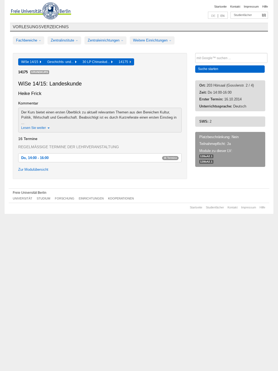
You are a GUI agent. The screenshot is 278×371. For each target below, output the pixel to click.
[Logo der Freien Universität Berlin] (40, 11)
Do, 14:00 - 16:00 (99, 158)
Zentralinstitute (63, 40)
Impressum (251, 6)
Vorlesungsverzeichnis (41, 26)
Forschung (64, 198)
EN (222, 15)
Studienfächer (243, 15)
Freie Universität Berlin (29, 193)
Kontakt (235, 6)
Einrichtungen (91, 198)
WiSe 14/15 (30, 62)
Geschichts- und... (61, 62)
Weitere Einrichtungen (151, 40)
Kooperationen (121, 198)
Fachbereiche (27, 40)
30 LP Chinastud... (97, 62)
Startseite (220, 6)
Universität (22, 198)
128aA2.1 (206, 156)
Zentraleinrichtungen (104, 40)
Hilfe (265, 6)
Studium (43, 198)
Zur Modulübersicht (33, 169)
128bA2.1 (206, 161)
